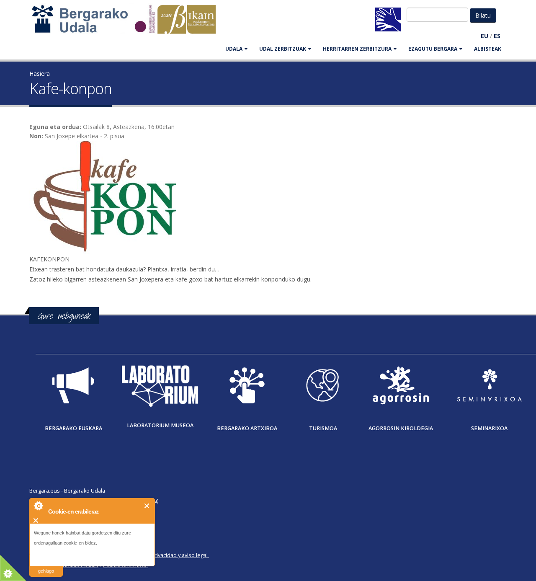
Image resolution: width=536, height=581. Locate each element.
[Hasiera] (128, 23)
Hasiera (39, 73)
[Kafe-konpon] (268, 197)
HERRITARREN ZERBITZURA (357, 48)
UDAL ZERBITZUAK (282, 48)
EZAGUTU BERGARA (432, 48)
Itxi (147, 506)
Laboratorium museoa (160, 425)
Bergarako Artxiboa (247, 428)
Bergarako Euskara (73, 428)
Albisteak (487, 48)
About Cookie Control (38, 505)
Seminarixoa (489, 428)
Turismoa (323, 428)
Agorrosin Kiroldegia (400, 428)
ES (497, 36)
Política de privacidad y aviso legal (166, 555)
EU (484, 36)
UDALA (233, 48)
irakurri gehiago (46, 565)
